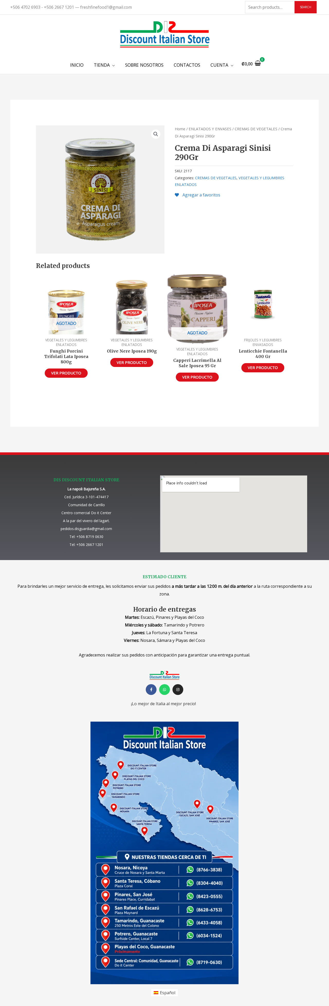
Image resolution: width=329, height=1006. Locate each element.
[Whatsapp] (164, 689)
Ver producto (66, 372)
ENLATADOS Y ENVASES (210, 128)
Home (180, 128)
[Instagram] (177, 689)
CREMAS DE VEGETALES (256, 128)
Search (305, 7)
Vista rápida (66, 330)
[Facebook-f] (151, 689)
